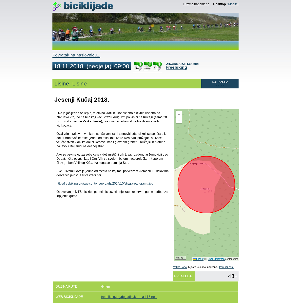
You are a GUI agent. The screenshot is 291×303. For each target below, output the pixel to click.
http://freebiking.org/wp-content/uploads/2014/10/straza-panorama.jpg (104, 183)
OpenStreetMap (216, 258)
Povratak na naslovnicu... (76, 55)
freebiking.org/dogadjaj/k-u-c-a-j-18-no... (129, 296)
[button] (179, 114)
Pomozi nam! (226, 266)
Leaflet (200, 258)
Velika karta (180, 266)
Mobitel (233, 4)
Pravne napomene (196, 4)
